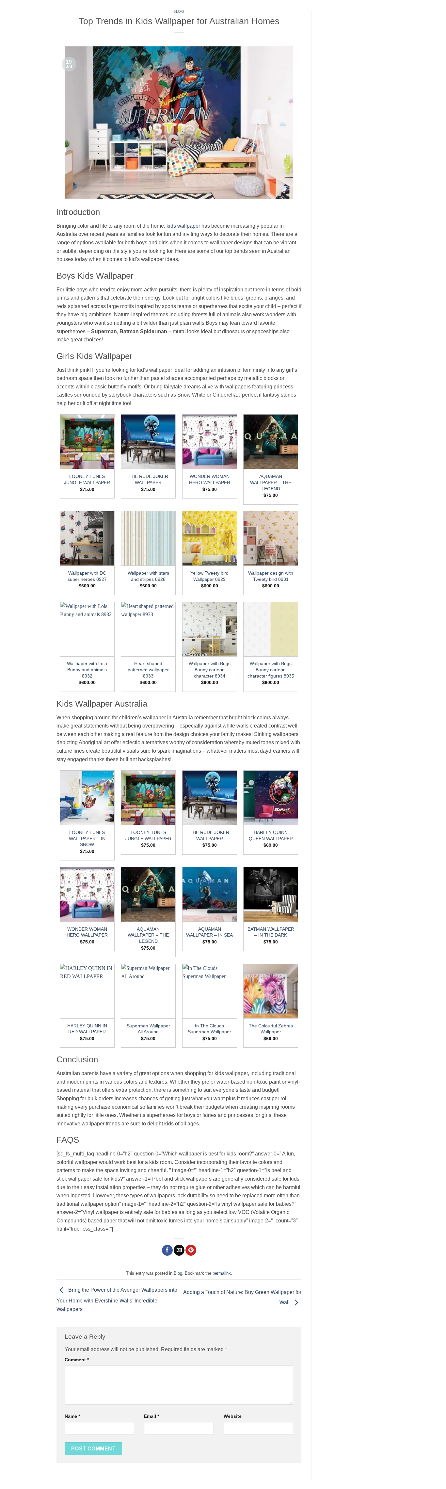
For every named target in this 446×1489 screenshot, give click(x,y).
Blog (178, 11)
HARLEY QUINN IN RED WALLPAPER (87, 1029)
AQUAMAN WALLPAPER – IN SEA (209, 932)
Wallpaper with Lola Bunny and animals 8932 (87, 669)
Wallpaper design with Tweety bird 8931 (270, 576)
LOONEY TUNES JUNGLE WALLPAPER (87, 479)
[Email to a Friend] (179, 1250)
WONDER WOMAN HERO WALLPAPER (209, 479)
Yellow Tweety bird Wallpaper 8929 (209, 576)
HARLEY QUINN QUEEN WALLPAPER (271, 835)
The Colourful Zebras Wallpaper (271, 1029)
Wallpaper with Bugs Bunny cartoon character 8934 (210, 669)
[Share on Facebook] (167, 1250)
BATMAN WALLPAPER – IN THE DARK (270, 932)
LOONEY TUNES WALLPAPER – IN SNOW (87, 838)
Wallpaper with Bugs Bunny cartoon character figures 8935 (270, 669)
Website (233, 1416)
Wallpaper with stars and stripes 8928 (148, 576)
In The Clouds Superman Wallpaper (209, 1029)
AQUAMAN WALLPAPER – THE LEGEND (270, 482)
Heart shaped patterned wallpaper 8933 (148, 669)
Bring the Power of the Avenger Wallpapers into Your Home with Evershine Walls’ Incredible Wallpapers (116, 1299)
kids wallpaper (182, 226)
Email (151, 1416)
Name (72, 1416)
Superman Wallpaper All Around (148, 1029)
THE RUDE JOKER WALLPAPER (148, 479)
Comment (77, 1359)
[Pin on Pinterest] (190, 1250)
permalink (222, 1273)
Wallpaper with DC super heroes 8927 (87, 576)
